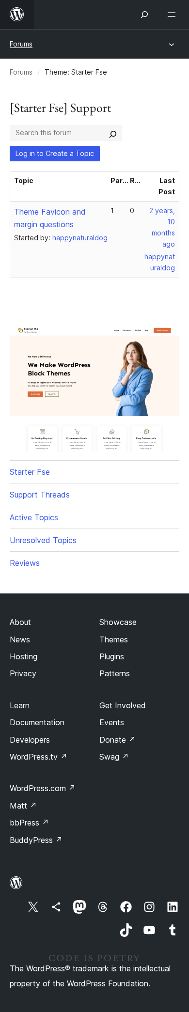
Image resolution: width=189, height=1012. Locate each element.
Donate (117, 740)
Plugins (111, 656)
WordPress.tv (38, 757)
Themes (113, 639)
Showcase (118, 622)
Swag (114, 757)
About (20, 622)
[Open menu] (173, 14)
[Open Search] (144, 14)
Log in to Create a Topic (55, 153)
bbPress (29, 822)
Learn (20, 705)
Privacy (23, 673)
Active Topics (34, 517)
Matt (23, 805)
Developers (30, 740)
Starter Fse (30, 472)
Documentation (37, 722)
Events (111, 722)
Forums (21, 44)
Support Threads (40, 494)
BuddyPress (36, 840)
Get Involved (122, 705)
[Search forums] (113, 132)
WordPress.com (43, 788)
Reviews (25, 563)
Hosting (23, 656)
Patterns (114, 673)
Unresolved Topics (43, 540)
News (20, 639)
